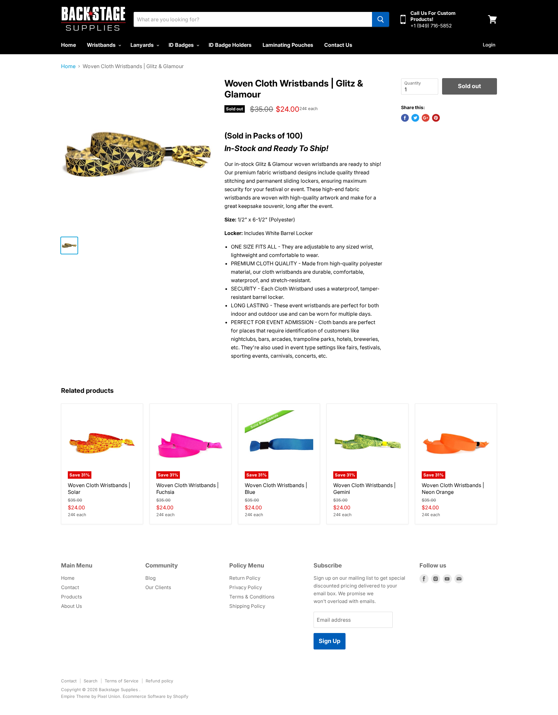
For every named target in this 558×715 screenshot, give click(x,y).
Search (91, 680)
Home (68, 45)
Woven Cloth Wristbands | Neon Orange (453, 488)
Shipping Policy (247, 606)
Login (489, 45)
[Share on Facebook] (405, 118)
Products (71, 597)
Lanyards (142, 45)
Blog (150, 578)
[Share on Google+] (425, 118)
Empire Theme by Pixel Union (90, 696)
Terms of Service (122, 680)
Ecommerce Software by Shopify (155, 696)
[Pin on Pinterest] (436, 118)
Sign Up (329, 641)
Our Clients (158, 587)
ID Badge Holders (230, 45)
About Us (71, 606)
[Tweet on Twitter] (415, 118)
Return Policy (244, 578)
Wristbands (102, 45)
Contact (70, 587)
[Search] (380, 19)
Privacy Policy (245, 587)
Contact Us (338, 45)
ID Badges (182, 45)
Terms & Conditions (251, 597)
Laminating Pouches (288, 45)
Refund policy (159, 680)
